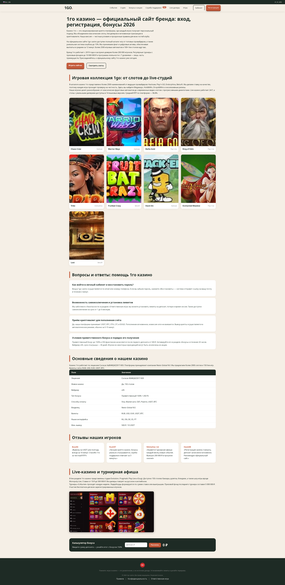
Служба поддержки (156, 8)
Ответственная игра (160, 579)
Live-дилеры (175, 8)
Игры (185, 8)
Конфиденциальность (137, 579)
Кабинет (198, 8)
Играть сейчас (75, 65)
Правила (120, 579)
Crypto (123, 8)
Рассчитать (155, 545)
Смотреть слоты (96, 65)
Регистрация (213, 7)
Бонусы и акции (135, 8)
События (113, 8)
